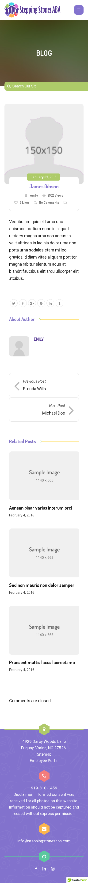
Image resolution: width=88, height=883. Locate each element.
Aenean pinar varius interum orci (40, 508)
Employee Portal (44, 760)
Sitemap (44, 754)
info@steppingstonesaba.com (44, 841)
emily (34, 195)
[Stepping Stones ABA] (32, 10)
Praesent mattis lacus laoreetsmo (42, 662)
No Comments (49, 202)
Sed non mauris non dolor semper (41, 585)
